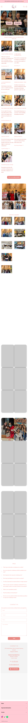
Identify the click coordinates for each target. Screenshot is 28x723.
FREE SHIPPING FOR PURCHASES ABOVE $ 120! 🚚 (14, 1)
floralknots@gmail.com (14, 664)
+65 (13, 661)
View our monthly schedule (14, 177)
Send (14, 638)
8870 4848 (16, 661)
